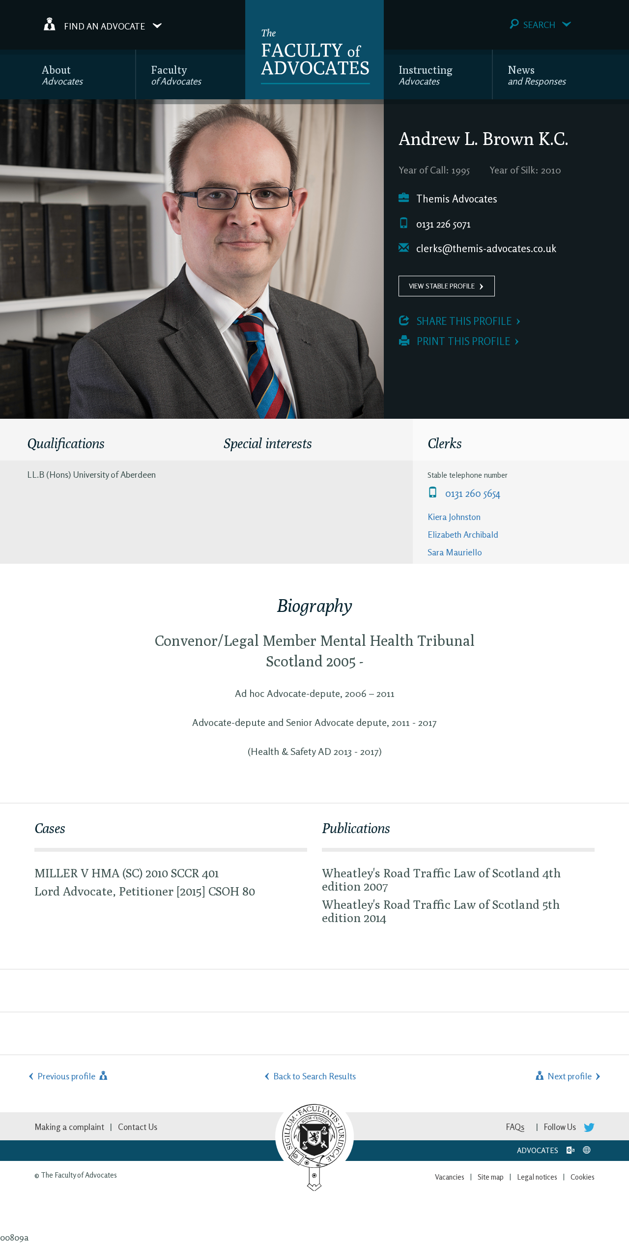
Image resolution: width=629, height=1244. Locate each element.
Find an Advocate (104, 25)
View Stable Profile (442, 286)
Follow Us (561, 1127)
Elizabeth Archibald (463, 534)
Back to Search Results (314, 1075)
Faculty (176, 75)
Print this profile (462, 341)
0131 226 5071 (442, 224)
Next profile (568, 1075)
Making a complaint (69, 1127)
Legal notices (537, 1177)
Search (539, 24)
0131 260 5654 (471, 493)
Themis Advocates (455, 199)
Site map (491, 1177)
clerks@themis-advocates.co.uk (485, 248)
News (537, 75)
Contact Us (137, 1127)
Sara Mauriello (455, 552)
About (62, 75)
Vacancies (449, 1177)
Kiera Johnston (454, 516)
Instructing (426, 75)
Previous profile (67, 1075)
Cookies (583, 1177)
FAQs (515, 1127)
